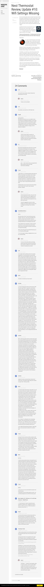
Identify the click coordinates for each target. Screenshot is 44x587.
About (2, 12)
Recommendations (15, 17)
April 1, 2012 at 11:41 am (24, 193)
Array (19, 580)
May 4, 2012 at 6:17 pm (21, 377)
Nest (13, 19)
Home (2, 10)
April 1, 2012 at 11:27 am (22, 171)
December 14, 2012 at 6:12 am (22, 530)
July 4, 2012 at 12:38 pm (21, 435)
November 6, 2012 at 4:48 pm (22, 513)
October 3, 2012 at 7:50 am (22, 501)
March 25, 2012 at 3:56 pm (25, 100)
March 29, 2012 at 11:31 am (22, 116)
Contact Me (2, 13)
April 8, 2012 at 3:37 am (21, 212)
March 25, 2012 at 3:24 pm (22, 91)
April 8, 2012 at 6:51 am (24, 240)
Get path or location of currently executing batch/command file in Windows (36, 78)
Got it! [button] (40, 585)
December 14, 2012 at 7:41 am (25, 561)
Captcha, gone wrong (16, 75)
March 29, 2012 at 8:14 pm (25, 132)
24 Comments (15, 22)
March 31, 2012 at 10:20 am (25, 161)
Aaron (18, 2)
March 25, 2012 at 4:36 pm (22, 108)
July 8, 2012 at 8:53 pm (21, 456)
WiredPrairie (4, 5)
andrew (19, 335)
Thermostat (14, 20)
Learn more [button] (27, 585)
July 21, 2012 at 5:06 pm (21, 485)
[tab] (2, 1)
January (20, 30)
